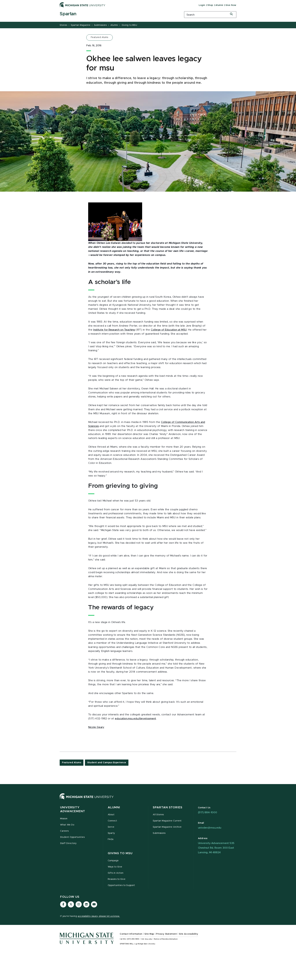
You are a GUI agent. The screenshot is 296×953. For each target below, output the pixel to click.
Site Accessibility (188, 934)
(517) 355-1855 (133, 939)
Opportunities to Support (121, 885)
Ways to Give (115, 867)
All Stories (158, 815)
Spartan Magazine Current (167, 821)
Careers (64, 831)
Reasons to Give (116, 879)
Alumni (219, 5)
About (111, 815)
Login (202, 5)
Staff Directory (68, 843)
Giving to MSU (129, 25)
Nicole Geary (96, 727)
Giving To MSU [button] (120, 853)
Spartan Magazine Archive (167, 827)
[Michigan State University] (82, 5)
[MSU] (87, 799)
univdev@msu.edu (209, 827)
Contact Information (131, 934)
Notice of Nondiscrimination (166, 939)
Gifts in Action (115, 873)
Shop (210, 5)
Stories (63, 25)
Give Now (230, 5)
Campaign (113, 861)
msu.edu (148, 939)
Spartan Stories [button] (167, 807)
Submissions (100, 25)
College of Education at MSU (169, 330)
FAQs (110, 839)
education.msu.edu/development (135, 718)
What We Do (67, 825)
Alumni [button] (114, 807)
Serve (111, 827)
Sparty (111, 833)
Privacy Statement (166, 934)
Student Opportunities (72, 837)
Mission (64, 819)
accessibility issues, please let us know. (99, 916)
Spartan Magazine (80, 25)
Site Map (149, 934)
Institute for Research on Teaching (114, 330)
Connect (112, 821)
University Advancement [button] (72, 809)
